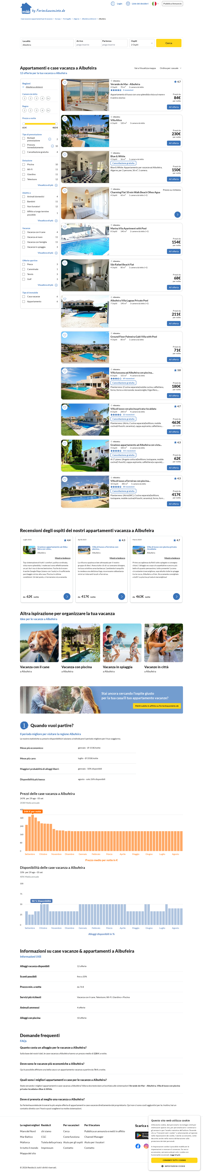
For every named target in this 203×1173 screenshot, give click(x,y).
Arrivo (80, 41)
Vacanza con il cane (42, 232)
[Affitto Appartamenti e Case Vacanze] (42, 11)
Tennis (42, 274)
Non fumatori (42, 206)
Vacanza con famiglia (42, 242)
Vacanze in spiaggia (42, 247)
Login (119, 3)
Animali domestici (42, 196)
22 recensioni (129, 414)
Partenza (106, 41)
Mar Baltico (26, 1136)
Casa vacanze (42, 296)
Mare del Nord (28, 1131)
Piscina (42, 164)
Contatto (68, 1147)
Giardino (42, 174)
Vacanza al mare (42, 237)
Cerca (169, 43)
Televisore (42, 179)
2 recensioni (128, 90)
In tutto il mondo (29, 1147)
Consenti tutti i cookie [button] (174, 1160)
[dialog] (174, 1143)
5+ (48, 98)
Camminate (42, 269)
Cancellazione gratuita (42, 152)
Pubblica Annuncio (172, 3)
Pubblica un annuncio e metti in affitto (104, 1131)
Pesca (42, 264)
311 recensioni (129, 451)
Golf (42, 279)
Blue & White (117, 156)
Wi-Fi (42, 169)
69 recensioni (129, 378)
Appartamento (42, 301)
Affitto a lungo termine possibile (42, 213)
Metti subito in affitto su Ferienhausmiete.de (157, 705)
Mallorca (25, 1142)
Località (26, 41)
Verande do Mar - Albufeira (125, 84)
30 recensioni (129, 486)
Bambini (42, 201)
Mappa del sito (28, 1153)
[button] (174, 1166)
